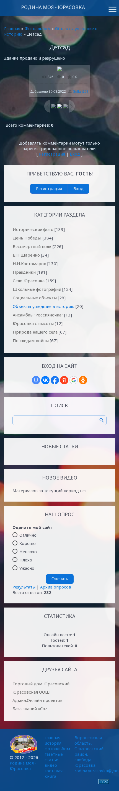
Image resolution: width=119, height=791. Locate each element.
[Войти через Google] (73, 380)
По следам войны (31, 340)
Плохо (25, 559)
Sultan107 (81, 92)
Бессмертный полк (32, 246)
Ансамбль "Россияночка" (38, 315)
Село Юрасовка (29, 280)
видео (51, 765)
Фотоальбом (38, 28)
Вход (75, 154)
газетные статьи (54, 756)
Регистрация (52, 154)
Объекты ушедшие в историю (43, 306)
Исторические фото (33, 229)
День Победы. (27, 238)
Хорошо (27, 543)
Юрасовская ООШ (31, 692)
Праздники (24, 272)
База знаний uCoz (29, 708)
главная (52, 737)
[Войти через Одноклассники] (83, 380)
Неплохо (28, 551)
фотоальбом (57, 748)
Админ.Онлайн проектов (37, 700)
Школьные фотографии (37, 289)
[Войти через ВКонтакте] (45, 380)
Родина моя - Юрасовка (53, 7)
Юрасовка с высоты (33, 323)
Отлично (28, 534)
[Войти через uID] (36, 380)
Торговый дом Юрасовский (40, 683)
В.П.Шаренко (26, 255)
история (53, 743)
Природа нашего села (35, 332)
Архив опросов (55, 587)
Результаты (23, 587)
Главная (12, 28)
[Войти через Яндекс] (64, 380)
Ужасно (26, 568)
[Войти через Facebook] (55, 380)
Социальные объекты (35, 297)
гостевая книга (54, 773)
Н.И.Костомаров (29, 263)
